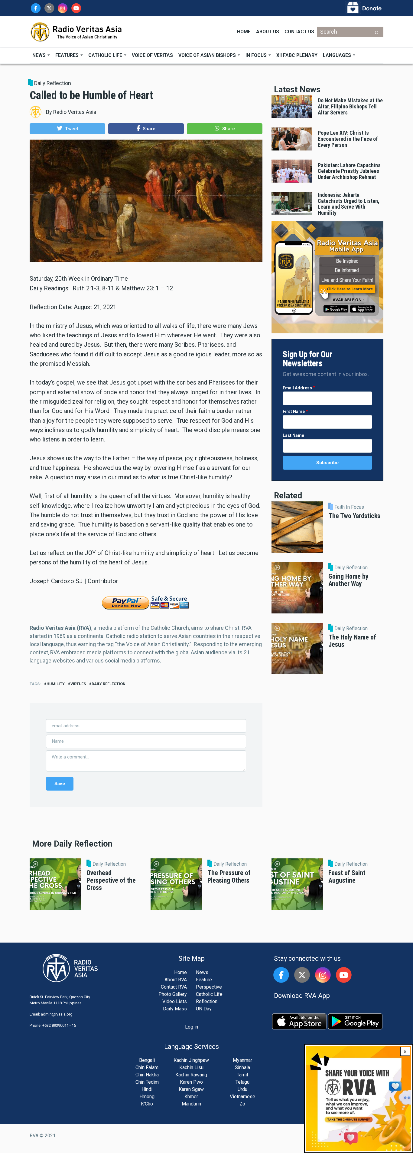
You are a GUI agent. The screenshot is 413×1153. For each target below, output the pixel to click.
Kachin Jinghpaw (191, 1060)
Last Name (293, 435)
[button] (67, 128)
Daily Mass (175, 1009)
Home (244, 32)
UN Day (204, 1009)
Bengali (147, 1060)
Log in (191, 1027)
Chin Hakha (147, 1075)
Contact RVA (174, 987)
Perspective (209, 987)
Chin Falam (146, 1067)
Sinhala (242, 1067)
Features (67, 55)
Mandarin (191, 1104)
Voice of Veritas (152, 55)
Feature (204, 980)
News (39, 55)
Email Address (297, 387)
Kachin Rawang (191, 1075)
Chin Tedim (147, 1082)
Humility (56, 684)
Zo (242, 1104)
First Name (294, 411)
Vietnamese (242, 1096)
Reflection (206, 1001)
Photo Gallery (172, 994)
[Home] (76, 31)
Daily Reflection (52, 83)
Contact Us (299, 32)
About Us (267, 32)
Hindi (146, 1089)
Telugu (242, 1082)
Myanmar (242, 1060)
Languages (337, 55)
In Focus (257, 55)
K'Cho (147, 1104)
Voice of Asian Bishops (207, 55)
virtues (78, 684)
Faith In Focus (349, 507)
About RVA (175, 980)
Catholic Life (105, 55)
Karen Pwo (191, 1082)
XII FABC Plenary (296, 55)
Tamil (242, 1075)
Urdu (242, 1089)
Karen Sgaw (191, 1089)
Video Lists (174, 1001)
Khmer (191, 1096)
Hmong (146, 1096)
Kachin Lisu (191, 1067)
